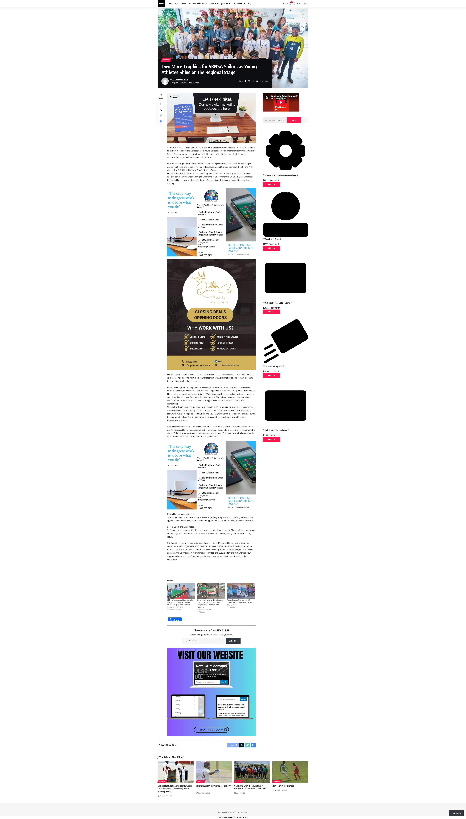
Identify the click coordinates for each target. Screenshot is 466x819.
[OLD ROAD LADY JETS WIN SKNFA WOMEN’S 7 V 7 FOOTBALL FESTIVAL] (252, 772)
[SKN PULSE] (161, 3)
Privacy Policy (242, 817)
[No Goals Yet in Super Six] (290, 772)
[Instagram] (286, 3)
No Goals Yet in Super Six (283, 786)
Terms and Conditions (227, 817)
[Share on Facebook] (245, 81)
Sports (166, 60)
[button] (294, 4)
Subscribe (233, 641)
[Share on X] (249, 81)
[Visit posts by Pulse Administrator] (165, 81)
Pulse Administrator (180, 79)
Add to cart (271, 184)
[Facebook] (284, 3)
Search (293, 120)
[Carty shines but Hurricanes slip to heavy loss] (214, 772)
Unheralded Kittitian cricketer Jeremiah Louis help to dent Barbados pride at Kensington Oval (175, 789)
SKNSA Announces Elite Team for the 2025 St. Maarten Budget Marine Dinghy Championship (180, 602)
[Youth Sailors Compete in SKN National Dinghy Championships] (241, 591)
